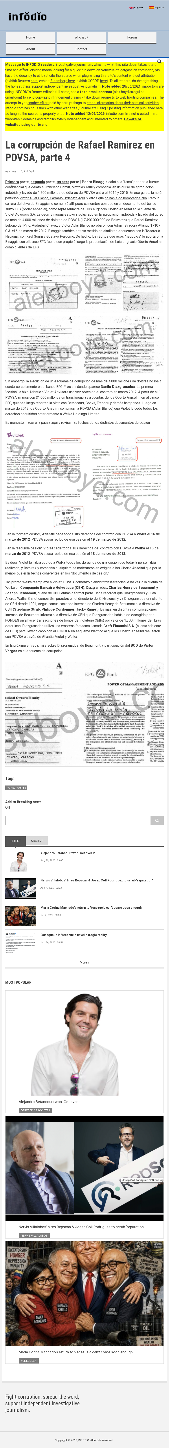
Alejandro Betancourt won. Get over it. (68, 853)
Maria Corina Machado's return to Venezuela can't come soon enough (91, 907)
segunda (38, 182)
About (30, 49)
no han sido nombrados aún (126, 198)
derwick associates (35, 1110)
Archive (37, 841)
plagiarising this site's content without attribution (119, 75)
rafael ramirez (16, 787)
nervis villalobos (34, 1235)
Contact (81, 49)
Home (30, 37)
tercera (63, 182)
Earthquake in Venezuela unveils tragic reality (73, 935)
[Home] (26, 17)
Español (159, 7)
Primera (12, 182)
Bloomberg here (62, 81)
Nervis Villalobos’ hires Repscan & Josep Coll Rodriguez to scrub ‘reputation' (96, 880)
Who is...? (81, 37)
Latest (15, 841)
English (138, 7)
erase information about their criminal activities (123, 103)
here (34, 81)
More (83, 962)
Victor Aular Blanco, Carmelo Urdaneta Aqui (52, 198)
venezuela (29, 1360)
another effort (38, 103)
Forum (132, 37)
